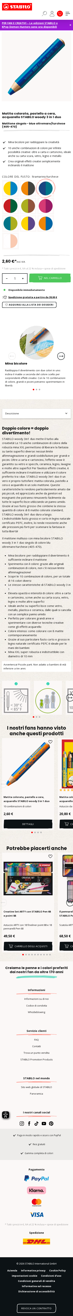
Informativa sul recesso (36, 1286)
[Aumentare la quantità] (23, 278)
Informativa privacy (33, 1270)
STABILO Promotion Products (36, 1059)
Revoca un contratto (36, 1308)
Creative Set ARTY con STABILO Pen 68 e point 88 (27, 913)
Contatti (36, 1046)
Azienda (12, 1270)
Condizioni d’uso (51, 1275)
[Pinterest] (51, 1123)
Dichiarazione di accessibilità (36, 1291)
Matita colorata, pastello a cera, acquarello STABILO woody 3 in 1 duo (27, 799)
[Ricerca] (44, 13)
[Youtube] (44, 1123)
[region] (36, 66)
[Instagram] (22, 1123)
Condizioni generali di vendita (36, 1281)
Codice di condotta (36, 1005)
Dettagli (28, 824)
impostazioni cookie (24, 1275)
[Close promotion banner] (70, 25)
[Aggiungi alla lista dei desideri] (50, 742)
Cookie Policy (57, 1270)
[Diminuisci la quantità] (6, 278)
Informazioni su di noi (36, 999)
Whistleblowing (36, 1012)
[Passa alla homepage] (20, 6)
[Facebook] (29, 1123)
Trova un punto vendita (36, 1052)
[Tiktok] (36, 1123)
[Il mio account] (52, 13)
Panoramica (36, 1093)
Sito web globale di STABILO (36, 1087)
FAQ (36, 1039)
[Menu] (68, 13)
